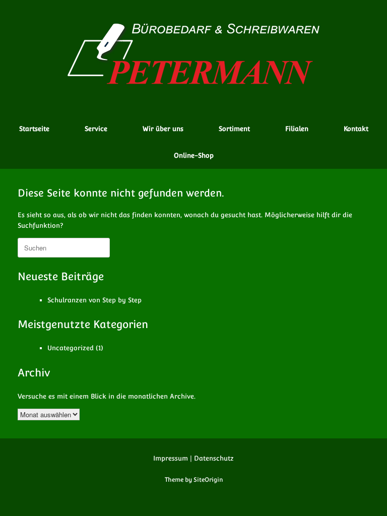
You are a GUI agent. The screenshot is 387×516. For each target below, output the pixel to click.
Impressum (170, 458)
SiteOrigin (208, 479)
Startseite (34, 129)
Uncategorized (70, 348)
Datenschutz (214, 458)
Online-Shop (194, 155)
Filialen (296, 129)
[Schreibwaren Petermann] (193, 53)
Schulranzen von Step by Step (94, 300)
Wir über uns (163, 129)
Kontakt (356, 129)
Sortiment (234, 129)
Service (96, 129)
